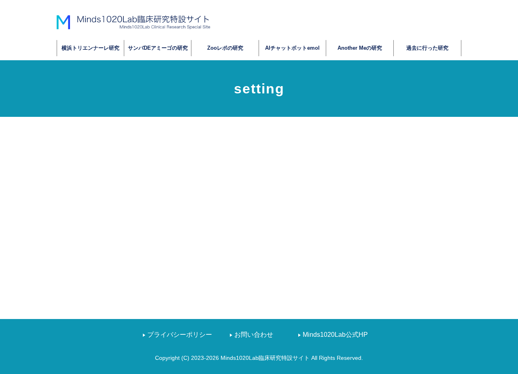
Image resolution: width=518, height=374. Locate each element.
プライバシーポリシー (179, 334)
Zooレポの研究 (225, 48)
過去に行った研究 (427, 48)
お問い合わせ (253, 334)
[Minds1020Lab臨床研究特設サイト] (133, 22)
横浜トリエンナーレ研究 (90, 48)
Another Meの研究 (360, 48)
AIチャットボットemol (292, 48)
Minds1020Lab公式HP (335, 334)
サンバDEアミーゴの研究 (158, 48)
